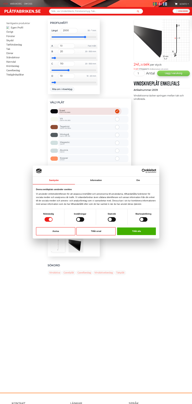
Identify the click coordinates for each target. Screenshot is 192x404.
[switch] (80, 219)
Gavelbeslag (84, 272)
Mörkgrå (65, 135)
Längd (54, 30)
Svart (64, 111)
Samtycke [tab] (54, 180)
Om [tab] (138, 180)
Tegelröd (65, 127)
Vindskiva (54, 272)
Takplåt (120, 272)
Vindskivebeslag (103, 272)
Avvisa (55, 231)
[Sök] (139, 11)
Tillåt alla (136, 231)
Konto (183, 4)
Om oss (28, 4)
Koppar (64, 159)
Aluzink (64, 151)
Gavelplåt (69, 272)
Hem (5, 4)
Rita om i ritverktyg (62, 89)
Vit (65, 119)
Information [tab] (96, 180)
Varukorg (16, 4)
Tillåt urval (96, 231)
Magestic (65, 143)
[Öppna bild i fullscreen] (58, 245)
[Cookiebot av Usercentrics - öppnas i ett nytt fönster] (144, 171)
